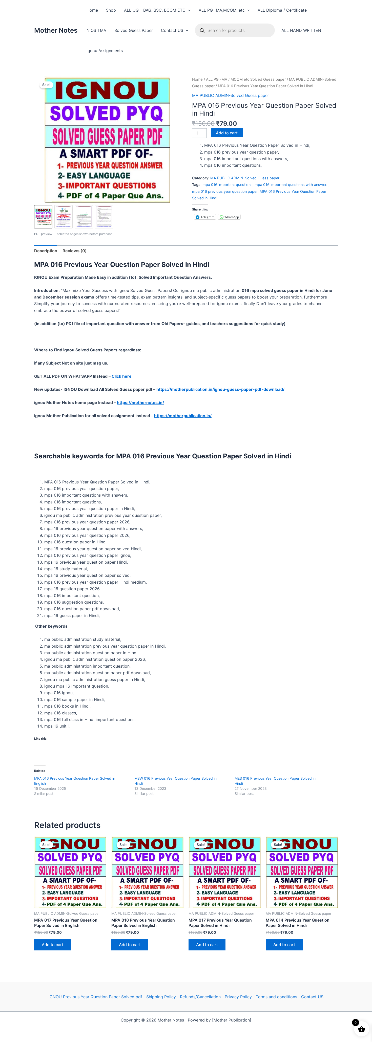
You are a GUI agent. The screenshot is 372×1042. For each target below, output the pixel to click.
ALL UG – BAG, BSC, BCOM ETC (154, 10)
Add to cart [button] (53, 944)
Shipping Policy (161, 996)
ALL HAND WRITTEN (301, 30)
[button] (188, 10)
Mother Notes (55, 30)
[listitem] (43, 216)
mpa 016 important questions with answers (291, 184)
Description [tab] (45, 250)
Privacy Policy (238, 996)
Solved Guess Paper (133, 30)
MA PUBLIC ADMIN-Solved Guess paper (230, 95)
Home (92, 10)
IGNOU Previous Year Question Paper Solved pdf (95, 996)
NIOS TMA (96, 30)
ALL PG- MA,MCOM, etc (222, 10)
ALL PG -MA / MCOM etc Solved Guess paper (246, 79)
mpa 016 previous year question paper (225, 191)
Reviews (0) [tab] (75, 250)
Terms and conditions (276, 996)
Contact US (172, 30)
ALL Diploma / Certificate (282, 10)
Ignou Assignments (105, 50)
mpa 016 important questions (227, 184)
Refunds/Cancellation (200, 996)
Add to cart (227, 132)
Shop (111, 10)
